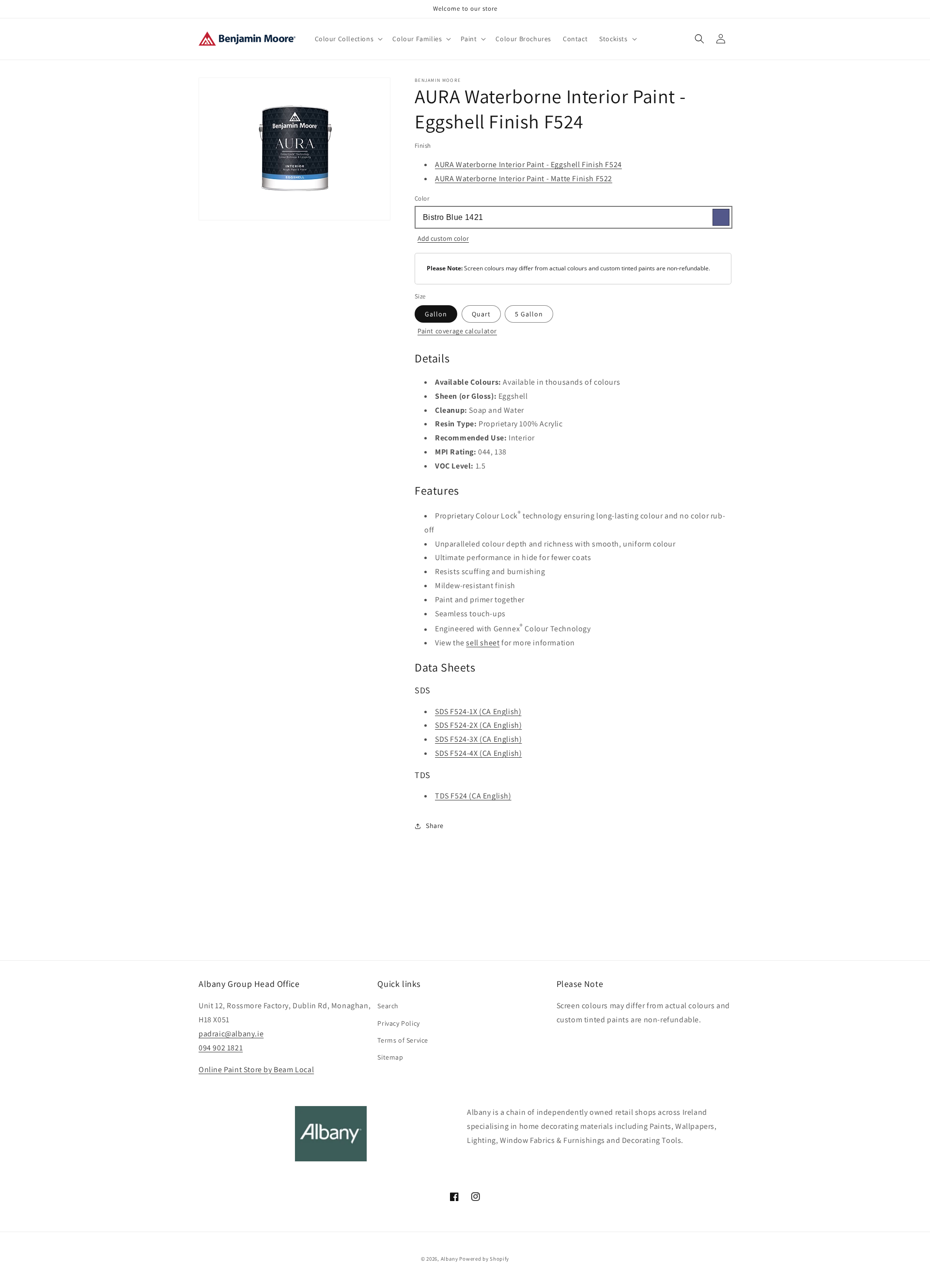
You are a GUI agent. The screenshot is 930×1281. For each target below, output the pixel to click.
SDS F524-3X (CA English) (478, 739)
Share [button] (435, 825)
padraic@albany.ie (231, 1034)
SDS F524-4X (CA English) (478, 753)
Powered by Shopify (484, 1258)
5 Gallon (529, 314)
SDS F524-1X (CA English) (478, 711)
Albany (449, 1258)
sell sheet (482, 643)
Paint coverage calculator (457, 331)
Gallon (436, 314)
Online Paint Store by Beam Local (256, 1069)
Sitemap (390, 1057)
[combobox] (573, 217)
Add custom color (443, 238)
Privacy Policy (398, 1023)
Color (422, 198)
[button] (348, 39)
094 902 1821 (221, 1048)
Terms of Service (402, 1040)
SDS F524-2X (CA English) (478, 725)
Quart (481, 314)
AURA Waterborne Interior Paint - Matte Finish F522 (523, 178)
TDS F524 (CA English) (473, 796)
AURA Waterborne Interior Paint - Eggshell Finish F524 (528, 164)
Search (388, 1005)
